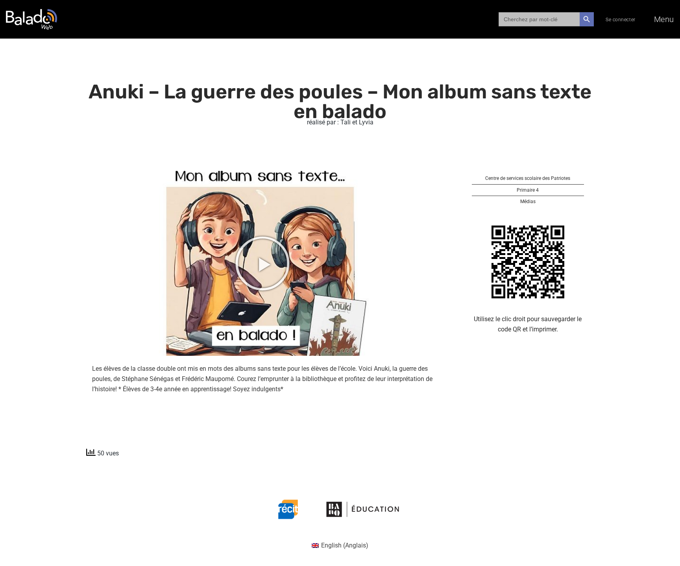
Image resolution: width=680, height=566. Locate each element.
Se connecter (621, 19)
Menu (664, 19)
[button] (262, 263)
